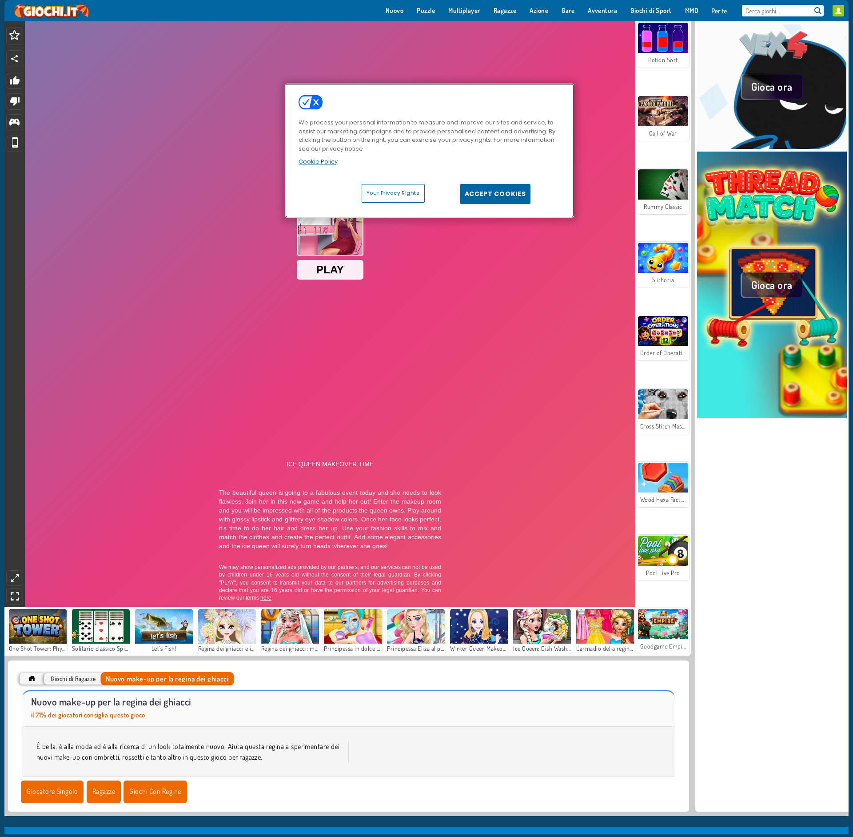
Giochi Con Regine (155, 791)
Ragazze (103, 791)
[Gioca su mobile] (15, 144)
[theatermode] (14, 578)
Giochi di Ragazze (73, 678)
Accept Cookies (495, 193)
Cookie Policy (318, 161)
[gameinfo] (14, 123)
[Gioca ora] (772, 146)
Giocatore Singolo (52, 791)
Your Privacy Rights (393, 192)
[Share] (14, 58)
